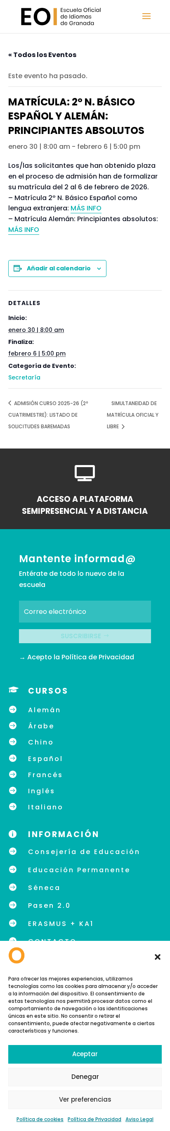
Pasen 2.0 (49, 905)
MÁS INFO (86, 208)
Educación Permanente (79, 870)
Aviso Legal (139, 1119)
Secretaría (24, 377)
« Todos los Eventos (42, 55)
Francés (45, 775)
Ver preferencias (85, 1099)
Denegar (85, 1076)
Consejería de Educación (84, 852)
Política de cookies (40, 1119)
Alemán (44, 710)
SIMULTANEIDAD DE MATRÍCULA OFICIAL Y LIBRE (132, 415)
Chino (41, 742)
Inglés (41, 791)
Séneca (44, 887)
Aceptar (85, 1054)
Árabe (41, 726)
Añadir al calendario (59, 268)
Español (45, 759)
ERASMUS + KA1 (61, 923)
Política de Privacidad (94, 1119)
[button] (157, 957)
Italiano (46, 807)
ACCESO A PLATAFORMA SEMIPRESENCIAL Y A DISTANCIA (85, 505)
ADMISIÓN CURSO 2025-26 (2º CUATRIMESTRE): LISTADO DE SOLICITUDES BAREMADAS (48, 415)
